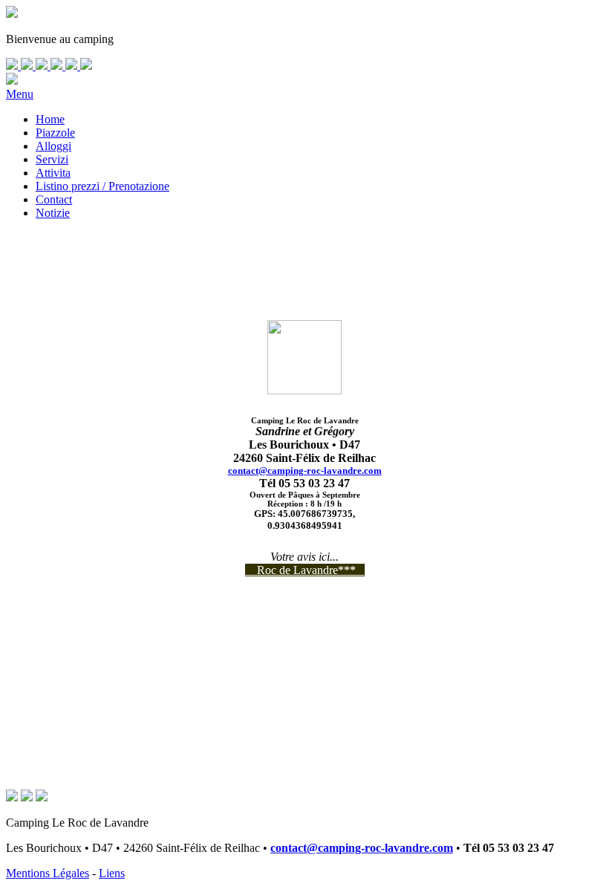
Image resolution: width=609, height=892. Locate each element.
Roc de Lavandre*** (305, 570)
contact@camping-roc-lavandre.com (305, 470)
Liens (112, 873)
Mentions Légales (47, 873)
